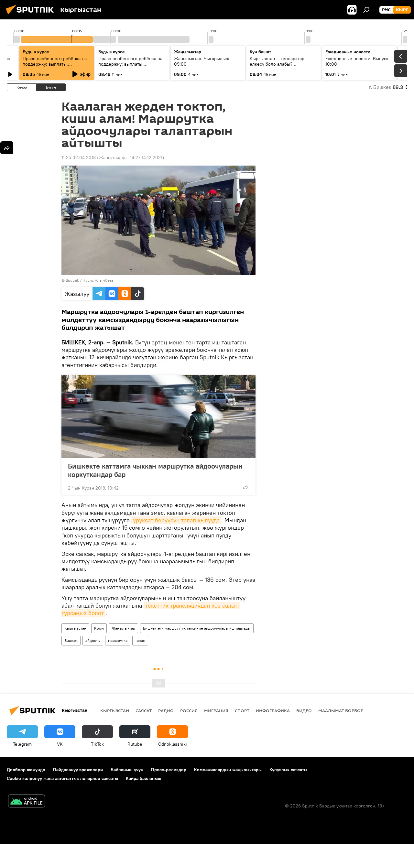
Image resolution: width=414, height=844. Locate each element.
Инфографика (273, 710)
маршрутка (117, 640)
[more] (245, 487)
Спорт (242, 710)
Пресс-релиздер (168, 770)
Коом (99, 628)
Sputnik (72, 280)
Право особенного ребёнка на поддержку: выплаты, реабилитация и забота (55, 64)
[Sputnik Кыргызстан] (31, 15)
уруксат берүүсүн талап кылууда (176, 520)
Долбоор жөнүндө (26, 770)
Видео (304, 710)
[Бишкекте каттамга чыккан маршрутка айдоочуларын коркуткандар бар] (158, 416)
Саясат (144, 710)
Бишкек (71, 640)
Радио (166, 710)
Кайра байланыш (143, 778)
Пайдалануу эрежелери (78, 770)
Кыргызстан (75, 628)
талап (140, 640)
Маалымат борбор (340, 710)
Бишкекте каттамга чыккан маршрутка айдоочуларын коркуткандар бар (155, 470)
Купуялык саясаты (288, 770)
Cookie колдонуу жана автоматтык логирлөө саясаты (62, 778)
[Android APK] (27, 802)
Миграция (216, 710)
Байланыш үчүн (127, 770)
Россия (189, 710)
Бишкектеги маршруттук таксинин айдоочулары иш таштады (197, 628)
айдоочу (92, 640)
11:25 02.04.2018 (78, 157)
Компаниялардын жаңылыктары (228, 770)
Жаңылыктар (123, 628)
